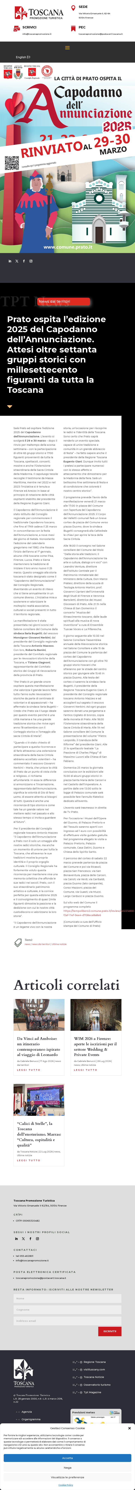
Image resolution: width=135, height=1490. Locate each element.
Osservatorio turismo (97, 1384)
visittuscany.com (94, 1369)
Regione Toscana (95, 1362)
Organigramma (31, 1419)
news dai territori (41, 944)
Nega (67, 1467)
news (27, 944)
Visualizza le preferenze (67, 1477)
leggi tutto (29, 1070)
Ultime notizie (59, 944)
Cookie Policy (66, 1485)
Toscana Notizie (28, 1151)
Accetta (67, 1458)
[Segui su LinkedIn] (10, 261)
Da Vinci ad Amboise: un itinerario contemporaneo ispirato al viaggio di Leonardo (38, 1046)
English (21, 57)
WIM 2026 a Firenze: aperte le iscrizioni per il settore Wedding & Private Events (95, 1046)
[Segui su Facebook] (24, 261)
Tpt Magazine (92, 1392)
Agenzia (27, 1411)
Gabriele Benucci (29, 1061)
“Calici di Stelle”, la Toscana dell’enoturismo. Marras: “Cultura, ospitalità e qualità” (39, 1134)
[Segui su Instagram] (31, 261)
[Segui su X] (17, 261)
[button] (129, 1428)
